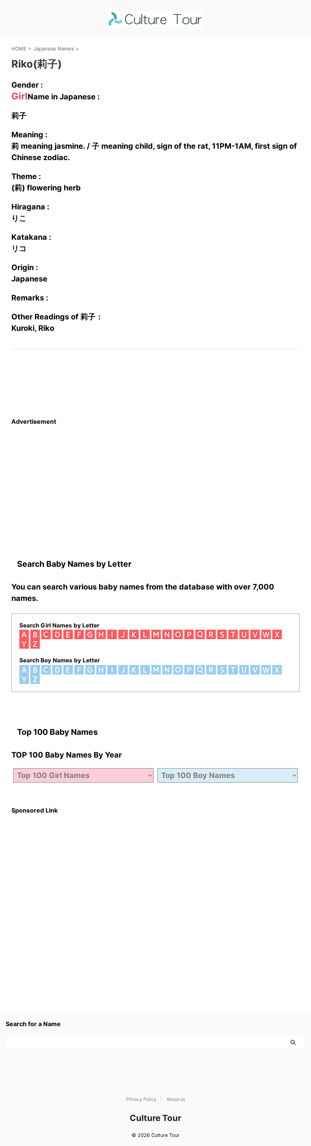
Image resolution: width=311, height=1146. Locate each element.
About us (175, 1099)
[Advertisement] (155, 478)
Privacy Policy (141, 1099)
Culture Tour (155, 1118)
